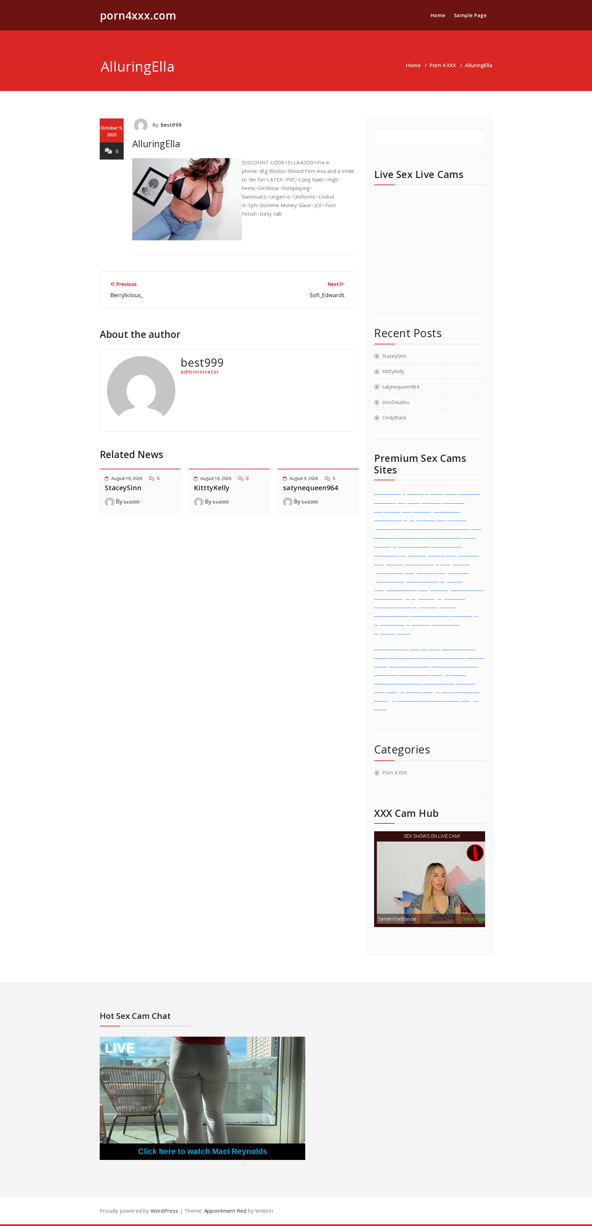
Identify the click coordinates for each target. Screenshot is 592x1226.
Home (438, 15)
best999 (171, 124)
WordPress (164, 1210)
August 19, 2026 (126, 478)
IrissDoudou (395, 402)
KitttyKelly (212, 487)
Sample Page (470, 15)
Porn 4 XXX (443, 65)
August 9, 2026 (303, 478)
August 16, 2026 (215, 478)
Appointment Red (224, 1210)
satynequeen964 (310, 487)
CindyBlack (394, 417)
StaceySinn (123, 487)
